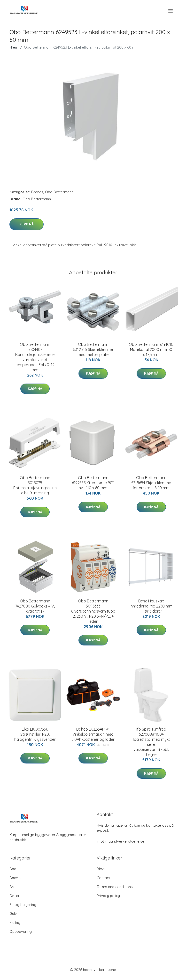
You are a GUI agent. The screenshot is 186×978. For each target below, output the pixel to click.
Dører (14, 895)
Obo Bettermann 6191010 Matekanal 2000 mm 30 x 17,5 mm (151, 349)
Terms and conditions (115, 886)
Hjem (13, 47)
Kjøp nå (26, 224)
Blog (101, 869)
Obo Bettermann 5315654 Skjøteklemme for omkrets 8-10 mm (151, 482)
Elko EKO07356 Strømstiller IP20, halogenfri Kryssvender (35, 734)
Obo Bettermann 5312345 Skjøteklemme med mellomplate (93, 349)
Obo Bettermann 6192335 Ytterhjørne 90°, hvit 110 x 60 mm (93, 482)
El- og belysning (22, 904)
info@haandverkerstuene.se (120, 841)
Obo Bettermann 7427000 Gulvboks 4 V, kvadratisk (35, 606)
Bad (12, 869)
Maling (14, 922)
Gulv (13, 913)
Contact (103, 877)
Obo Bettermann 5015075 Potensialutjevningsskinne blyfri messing (35, 485)
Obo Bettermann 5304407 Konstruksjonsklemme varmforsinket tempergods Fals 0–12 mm (34, 357)
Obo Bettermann (59, 192)
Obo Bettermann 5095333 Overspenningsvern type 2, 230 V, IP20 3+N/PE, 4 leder (93, 611)
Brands (37, 192)
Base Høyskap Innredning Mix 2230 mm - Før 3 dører (151, 606)
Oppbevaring (20, 931)
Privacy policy (108, 895)
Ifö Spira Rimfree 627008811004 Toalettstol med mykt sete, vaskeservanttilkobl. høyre (151, 742)
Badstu (15, 877)
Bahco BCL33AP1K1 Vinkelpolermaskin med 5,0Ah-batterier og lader (93, 734)
